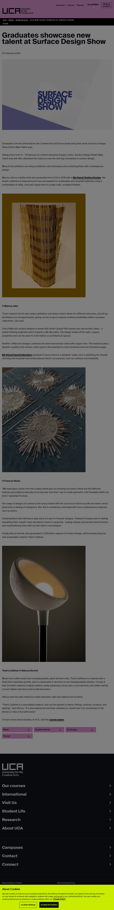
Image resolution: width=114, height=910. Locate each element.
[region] (57, 897)
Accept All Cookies (49, 905)
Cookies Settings (28, 905)
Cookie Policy (59, 899)
